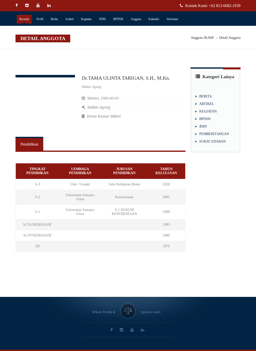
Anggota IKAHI (202, 38)
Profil (39, 19)
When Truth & (103, 312)
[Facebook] (19, 6)
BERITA (205, 96)
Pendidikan (29, 144)
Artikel (69, 19)
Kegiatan (86, 19)
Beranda (24, 19)
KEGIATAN (208, 111)
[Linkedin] (49, 6)
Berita (54, 19)
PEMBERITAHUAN (214, 134)
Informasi (172, 19)
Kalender (153, 19)
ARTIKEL (206, 104)
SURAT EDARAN (212, 141)
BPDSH (118, 19)
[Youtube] (39, 6)
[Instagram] (27, 6)
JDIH (102, 19)
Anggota (136, 19)
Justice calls (150, 312)
